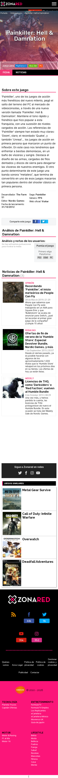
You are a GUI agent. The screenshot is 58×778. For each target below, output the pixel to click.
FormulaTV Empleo (40, 707)
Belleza (34, 741)
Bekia (33, 735)
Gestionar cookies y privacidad (52, 662)
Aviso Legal (17, 665)
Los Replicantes (38, 710)
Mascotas (35, 756)
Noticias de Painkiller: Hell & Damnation (23, 273)
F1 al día (6, 738)
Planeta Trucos (9, 704)
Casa (33, 761)
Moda (34, 738)
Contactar (34, 672)
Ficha (6, 72)
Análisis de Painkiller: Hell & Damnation (23, 232)
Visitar (45, 201)
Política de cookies (40, 663)
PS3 (39, 257)
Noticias (21, 72)
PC (51, 257)
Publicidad (23, 672)
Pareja (34, 747)
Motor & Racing (9, 735)
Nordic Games (16, 200)
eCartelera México (39, 716)
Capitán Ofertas (9, 707)
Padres (34, 744)
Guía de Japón (37, 722)
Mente (34, 764)
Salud (34, 750)
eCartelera (36, 713)
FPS (40, 198)
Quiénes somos (5, 663)
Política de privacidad (29, 663)
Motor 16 (6, 741)
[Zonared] (11, 4)
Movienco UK (37, 719)
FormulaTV (36, 704)
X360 (45, 257)
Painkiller (41, 194)
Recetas (35, 753)
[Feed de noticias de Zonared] (13, 617)
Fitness (34, 759)
